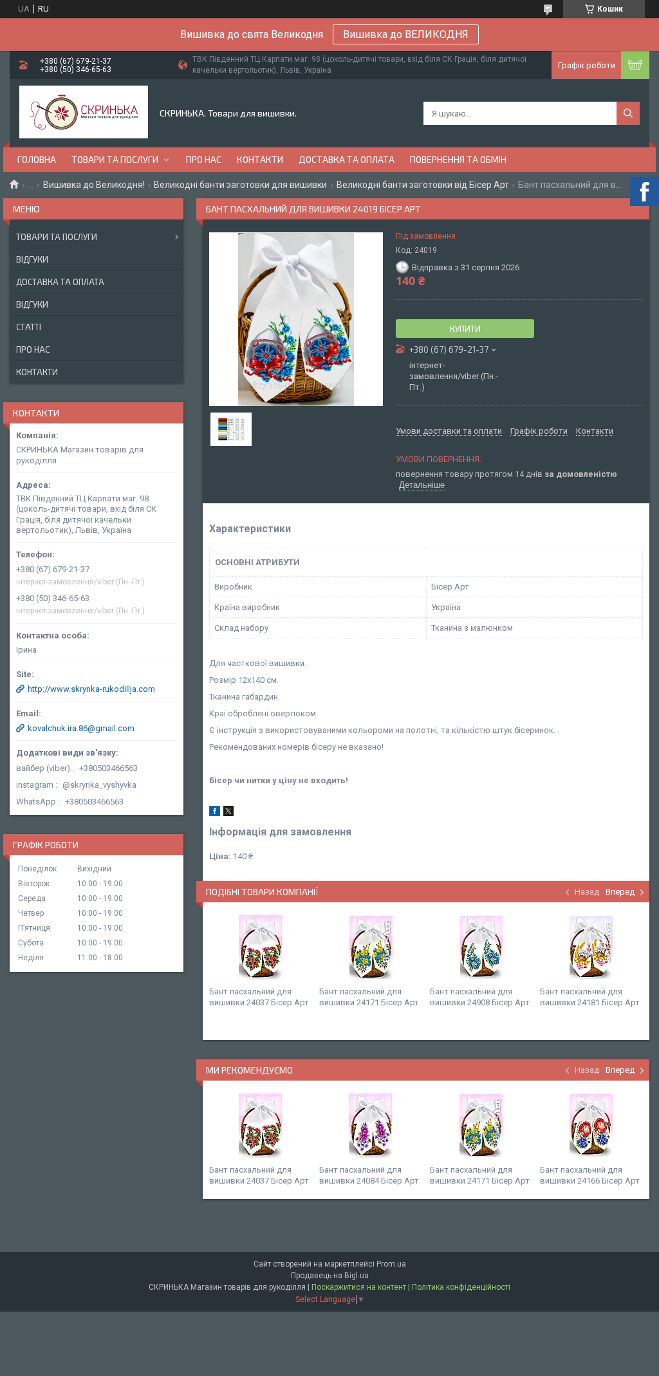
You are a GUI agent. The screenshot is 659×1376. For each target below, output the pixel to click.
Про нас (203, 159)
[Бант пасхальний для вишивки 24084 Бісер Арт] (370, 1125)
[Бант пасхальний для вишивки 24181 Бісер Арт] (591, 947)
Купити (465, 329)
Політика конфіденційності (461, 1287)
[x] (228, 813)
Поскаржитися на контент (358, 1287)
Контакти (260, 159)
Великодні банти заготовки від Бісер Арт (423, 185)
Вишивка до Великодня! (94, 185)
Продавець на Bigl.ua (330, 1275)
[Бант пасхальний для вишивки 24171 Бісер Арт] (370, 947)
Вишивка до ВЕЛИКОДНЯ (406, 34)
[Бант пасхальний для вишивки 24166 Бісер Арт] (591, 1125)
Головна (36, 159)
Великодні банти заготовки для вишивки (240, 185)
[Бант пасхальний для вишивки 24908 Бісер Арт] (481, 947)
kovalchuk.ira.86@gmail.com (81, 728)
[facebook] (214, 813)
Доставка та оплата (346, 159)
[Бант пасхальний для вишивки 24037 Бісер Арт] (260, 947)
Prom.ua (391, 1264)
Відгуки (32, 259)
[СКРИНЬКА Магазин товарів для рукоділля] (83, 113)
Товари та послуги (114, 159)
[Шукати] (628, 113)
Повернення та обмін (458, 159)
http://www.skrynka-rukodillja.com (91, 689)
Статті (28, 327)
